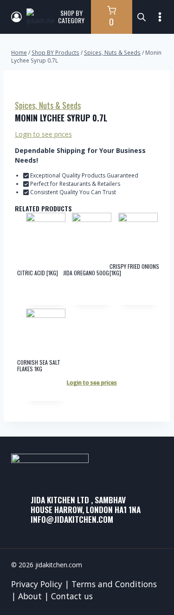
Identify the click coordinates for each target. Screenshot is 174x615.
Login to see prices (43, 134)
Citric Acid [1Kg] (37, 273)
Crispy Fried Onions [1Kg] (134, 269)
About (30, 596)
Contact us (72, 596)
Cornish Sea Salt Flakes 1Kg (38, 365)
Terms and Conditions (114, 584)
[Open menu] (160, 17)
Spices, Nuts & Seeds (48, 105)
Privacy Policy (36, 584)
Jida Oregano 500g (86, 273)
